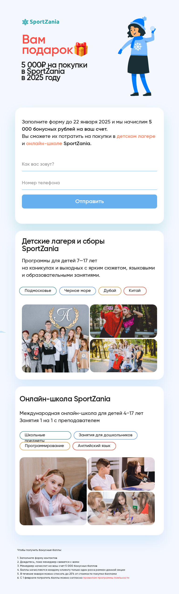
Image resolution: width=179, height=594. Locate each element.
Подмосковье (38, 291)
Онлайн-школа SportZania (65, 399)
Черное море (77, 291)
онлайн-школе (44, 143)
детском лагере (136, 136)
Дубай (110, 291)
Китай (135, 291)
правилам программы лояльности (106, 577)
